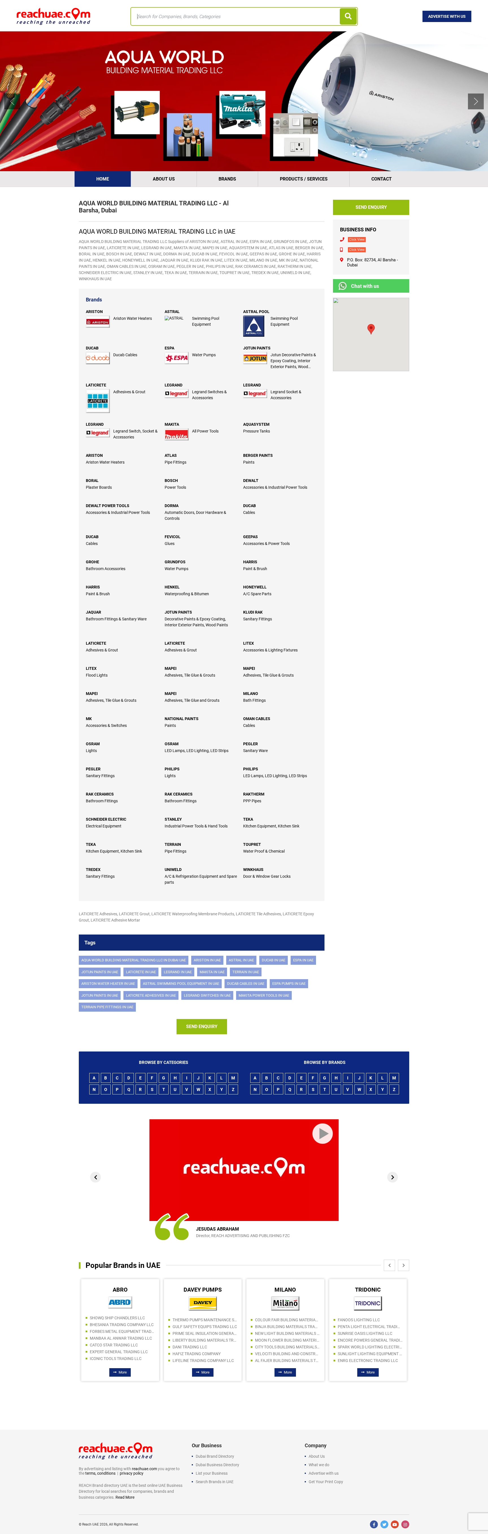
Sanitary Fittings (257, 619)
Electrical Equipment (103, 826)
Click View (357, 240)
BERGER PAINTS (258, 455)
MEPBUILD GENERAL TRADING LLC (369, 1358)
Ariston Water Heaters (132, 318)
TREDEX (93, 869)
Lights (91, 750)
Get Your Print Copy (326, 1481)
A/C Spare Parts (257, 594)
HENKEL (172, 587)
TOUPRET (252, 844)
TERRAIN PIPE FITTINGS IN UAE (107, 1007)
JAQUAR (93, 612)
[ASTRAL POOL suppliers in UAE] (257, 326)
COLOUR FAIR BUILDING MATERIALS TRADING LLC (205, 1320)
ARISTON (94, 311)
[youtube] (395, 1524)
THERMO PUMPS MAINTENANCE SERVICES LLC (122, 1320)
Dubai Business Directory (217, 1465)
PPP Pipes (252, 801)
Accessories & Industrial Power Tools (275, 487)
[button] (12, 101)
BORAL (92, 480)
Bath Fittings (254, 700)
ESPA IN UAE (303, 960)
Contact (381, 179)
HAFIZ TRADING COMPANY (114, 1354)
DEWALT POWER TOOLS (107, 505)
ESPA (169, 348)
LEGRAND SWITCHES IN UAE (207, 995)
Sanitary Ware (255, 750)
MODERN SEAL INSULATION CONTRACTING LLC (370, 1338)
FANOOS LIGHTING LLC (276, 1320)
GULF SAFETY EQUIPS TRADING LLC (122, 1326)
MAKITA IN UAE (212, 972)
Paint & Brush (255, 568)
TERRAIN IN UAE (245, 972)
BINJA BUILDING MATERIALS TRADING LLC (205, 1326)
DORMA (171, 505)
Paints (248, 462)
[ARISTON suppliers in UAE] (99, 322)
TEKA (248, 819)
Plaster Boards (99, 487)
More (123, 1372)
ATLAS (171, 455)
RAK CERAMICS (100, 794)
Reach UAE (90, 1524)
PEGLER (250, 744)
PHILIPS (172, 769)
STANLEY (173, 819)
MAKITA (172, 424)
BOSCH (171, 480)
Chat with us (365, 286)
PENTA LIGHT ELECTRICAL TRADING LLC (287, 1326)
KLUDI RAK (253, 612)
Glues (170, 543)
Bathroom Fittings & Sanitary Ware (116, 619)
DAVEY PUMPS (120, 1289)
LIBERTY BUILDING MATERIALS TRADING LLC (122, 1340)
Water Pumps (204, 355)
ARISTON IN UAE (207, 960)
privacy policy (131, 1473)
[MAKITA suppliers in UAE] (178, 434)
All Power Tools (205, 431)
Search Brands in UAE (215, 1481)
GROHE (92, 562)
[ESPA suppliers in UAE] (178, 358)
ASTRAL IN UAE (241, 960)
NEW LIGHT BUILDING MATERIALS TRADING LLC (205, 1333)
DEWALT (250, 480)
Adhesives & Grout (129, 392)
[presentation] (95, 1177)
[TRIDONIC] (285, 1303)
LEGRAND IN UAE (178, 972)
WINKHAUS (253, 869)
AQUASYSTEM (256, 424)
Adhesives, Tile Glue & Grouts (190, 675)
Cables (249, 512)
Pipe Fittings (175, 462)
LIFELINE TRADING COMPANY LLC (120, 1360)
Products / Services (304, 179)
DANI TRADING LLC (107, 1347)
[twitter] (384, 1524)
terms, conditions (100, 1473)
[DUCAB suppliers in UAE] (99, 358)
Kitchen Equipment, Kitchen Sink (271, 826)
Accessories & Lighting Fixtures (270, 650)
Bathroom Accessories (105, 568)
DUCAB (92, 348)
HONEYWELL (255, 587)
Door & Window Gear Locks (267, 876)
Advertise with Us (447, 16)
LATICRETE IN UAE (141, 972)
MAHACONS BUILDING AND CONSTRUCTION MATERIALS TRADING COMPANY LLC (370, 1345)
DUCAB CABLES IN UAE (245, 983)
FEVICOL (172, 536)
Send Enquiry (201, 1026)
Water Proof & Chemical (264, 851)
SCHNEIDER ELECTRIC (106, 819)
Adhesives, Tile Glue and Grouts (192, 700)
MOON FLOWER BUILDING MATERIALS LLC (205, 1340)
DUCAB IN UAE (273, 960)
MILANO (250, 693)
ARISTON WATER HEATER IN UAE (108, 983)
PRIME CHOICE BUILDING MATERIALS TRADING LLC (370, 1352)
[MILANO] (203, 1303)
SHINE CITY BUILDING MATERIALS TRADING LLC (370, 1331)
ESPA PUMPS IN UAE (289, 983)
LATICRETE (96, 385)
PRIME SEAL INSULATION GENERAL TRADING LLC (122, 1333)
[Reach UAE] (53, 15)
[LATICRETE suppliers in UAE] (99, 401)
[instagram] (405, 1524)
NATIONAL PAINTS (182, 718)
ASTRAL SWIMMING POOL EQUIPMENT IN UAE (181, 983)
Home (102, 179)
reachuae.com (144, 1468)
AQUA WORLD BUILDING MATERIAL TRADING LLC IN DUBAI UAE (133, 960)
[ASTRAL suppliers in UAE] (178, 318)
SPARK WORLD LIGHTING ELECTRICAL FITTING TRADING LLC (287, 1347)
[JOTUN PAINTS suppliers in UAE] (257, 358)
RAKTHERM (253, 794)
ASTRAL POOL (256, 311)
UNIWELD (173, 869)
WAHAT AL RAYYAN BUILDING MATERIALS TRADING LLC (370, 1318)
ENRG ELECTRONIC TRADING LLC (285, 1360)
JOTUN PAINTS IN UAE (99, 972)
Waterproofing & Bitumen (187, 594)
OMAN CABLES (256, 718)
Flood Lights (97, 675)
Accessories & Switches (106, 725)
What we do (319, 1465)
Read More (125, 1497)
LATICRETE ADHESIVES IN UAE (151, 995)
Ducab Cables (125, 355)
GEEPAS (250, 536)
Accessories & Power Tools (266, 543)
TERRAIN (173, 844)
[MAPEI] (368, 1302)
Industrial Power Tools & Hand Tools (196, 826)
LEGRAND (173, 385)
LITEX (248, 643)
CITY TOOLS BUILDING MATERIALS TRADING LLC (205, 1347)
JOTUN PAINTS (257, 348)
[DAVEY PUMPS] (120, 1303)
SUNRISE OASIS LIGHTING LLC (282, 1333)
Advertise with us (324, 1473)
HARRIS (250, 562)
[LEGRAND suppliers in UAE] (178, 393)
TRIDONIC (285, 1289)
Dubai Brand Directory (215, 1456)
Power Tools (175, 487)
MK (89, 718)
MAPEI (171, 668)
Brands (227, 179)
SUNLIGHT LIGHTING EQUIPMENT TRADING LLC (287, 1354)
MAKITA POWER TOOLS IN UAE (264, 995)
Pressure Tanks (256, 431)
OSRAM (93, 744)
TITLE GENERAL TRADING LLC (365, 1324)
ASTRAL (172, 311)
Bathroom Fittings (102, 801)
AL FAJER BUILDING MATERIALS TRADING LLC (205, 1360)
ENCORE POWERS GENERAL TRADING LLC (287, 1340)
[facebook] (374, 1524)
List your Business (212, 1473)
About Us (164, 179)
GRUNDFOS (175, 562)
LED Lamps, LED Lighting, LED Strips (196, 750)
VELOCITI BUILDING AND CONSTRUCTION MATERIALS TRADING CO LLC (205, 1354)
